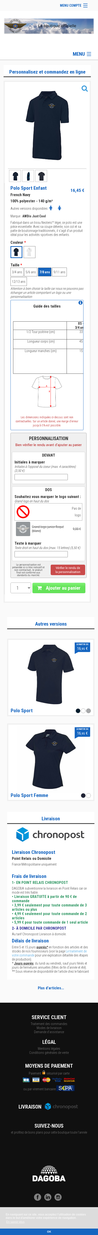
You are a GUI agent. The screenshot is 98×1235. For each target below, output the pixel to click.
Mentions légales (49, 1049)
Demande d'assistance (49, 1032)
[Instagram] (59, 1199)
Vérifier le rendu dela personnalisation (67, 570)
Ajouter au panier (62, 588)
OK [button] (49, 1231)
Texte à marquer (28, 543)
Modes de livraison (49, 1028)
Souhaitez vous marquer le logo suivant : (48, 497)
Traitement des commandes (49, 1024)
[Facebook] (39, 1199)
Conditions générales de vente (49, 1053)
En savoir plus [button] (15, 1222)
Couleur (18, 242)
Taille (16, 265)
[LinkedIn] (49, 1199)
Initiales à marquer (30, 462)
